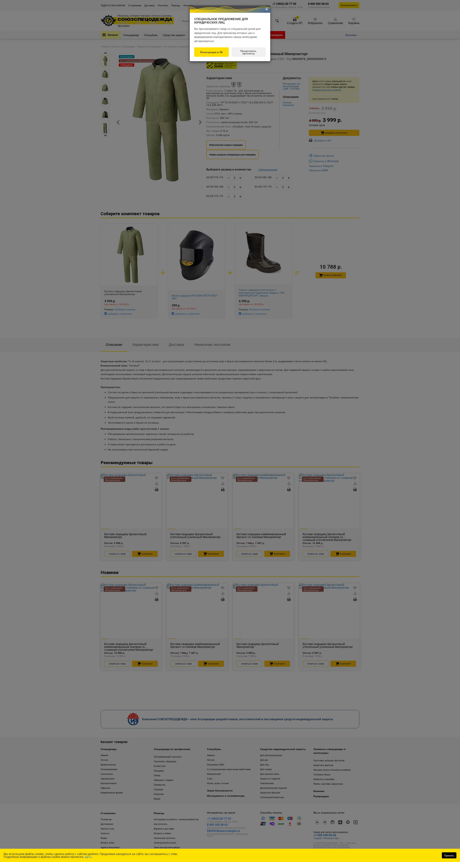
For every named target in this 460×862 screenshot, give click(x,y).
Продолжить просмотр (248, 52)
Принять (449, 855)
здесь (88, 857)
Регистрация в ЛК (211, 52)
